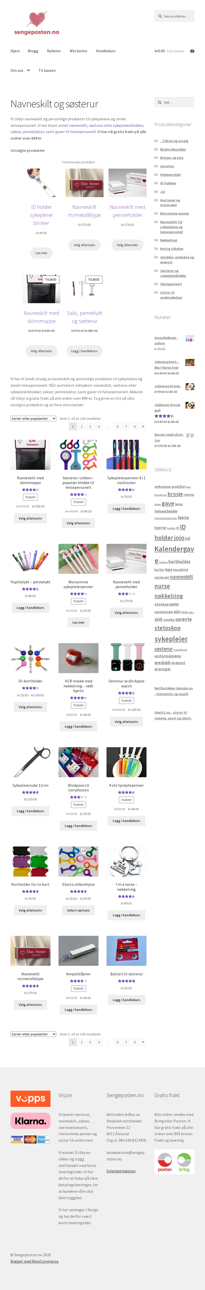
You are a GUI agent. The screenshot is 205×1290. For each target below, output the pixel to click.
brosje (175, 493)
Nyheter (54, 50)
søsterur (163, 649)
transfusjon (180, 649)
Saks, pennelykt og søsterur (84, 316)
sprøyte (183, 619)
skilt (158, 619)
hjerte (183, 517)
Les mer (78, 622)
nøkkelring (168, 596)
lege (168, 569)
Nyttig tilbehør (172, 248)
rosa (184, 612)
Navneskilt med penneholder (127, 210)
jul (187, 538)
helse (179, 504)
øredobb (162, 662)
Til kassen (47, 70)
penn (174, 604)
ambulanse (162, 487)
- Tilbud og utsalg (174, 141)
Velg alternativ (30, 518)
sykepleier (171, 638)
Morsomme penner (174, 213)
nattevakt (162, 577)
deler (157, 504)
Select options (78, 910)
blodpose (160, 495)
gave (168, 503)
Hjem (15, 50)
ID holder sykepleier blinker (41, 214)
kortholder (179, 561)
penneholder (163, 612)
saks (191, 612)
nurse (162, 586)
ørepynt (178, 662)
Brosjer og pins (172, 157)
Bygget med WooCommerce (34, 1261)
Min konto (78, 50)
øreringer (162, 669)
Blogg (33, 50)
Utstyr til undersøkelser (171, 295)
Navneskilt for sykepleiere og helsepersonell (171, 227)
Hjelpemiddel (170, 174)
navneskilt (78, 125)
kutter (159, 570)
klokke (163, 562)
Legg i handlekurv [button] (126, 508)
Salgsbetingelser (121, 1170)
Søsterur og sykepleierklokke (173, 273)
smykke (168, 620)
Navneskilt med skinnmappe (41, 316)
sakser (15, 131)
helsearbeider (166, 511)
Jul (162, 191)
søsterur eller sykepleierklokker (115, 125)
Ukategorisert (171, 284)
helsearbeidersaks (165, 518)
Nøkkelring (168, 240)
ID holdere (168, 183)
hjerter (160, 527)
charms (189, 495)
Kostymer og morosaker (170, 202)
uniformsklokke (167, 656)
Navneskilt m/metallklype (84, 210)
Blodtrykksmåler (173, 149)
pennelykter (33, 131)
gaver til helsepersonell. (76, 131)
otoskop (161, 604)
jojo (179, 537)
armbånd (178, 487)
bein (188, 487)
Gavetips (167, 166)
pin (177, 611)
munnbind (180, 570)
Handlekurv (106, 50)
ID (177, 528)
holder (171, 528)
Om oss (16, 70)
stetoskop (167, 628)
